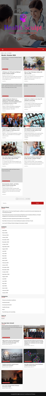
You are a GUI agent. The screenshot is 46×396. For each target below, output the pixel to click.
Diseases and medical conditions (9, 300)
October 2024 (5, 271)
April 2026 (4, 230)
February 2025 (5, 262)
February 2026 (5, 235)
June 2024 (4, 281)
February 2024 (5, 290)
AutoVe (2, 318)
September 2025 (5, 246)
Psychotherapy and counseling (8, 311)
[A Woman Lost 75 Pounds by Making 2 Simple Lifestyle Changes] (12, 64)
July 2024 (4, 278)
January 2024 (5, 292)
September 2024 (5, 274)
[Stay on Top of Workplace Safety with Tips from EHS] (34, 64)
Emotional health (5, 125)
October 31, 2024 (9, 104)
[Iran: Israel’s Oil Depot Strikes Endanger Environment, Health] (12, 377)
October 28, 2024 (31, 131)
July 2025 (4, 251)
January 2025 (5, 265)
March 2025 (4, 260)
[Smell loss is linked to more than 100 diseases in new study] (34, 90)
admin (4, 104)
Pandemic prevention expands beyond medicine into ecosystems (15, 218)
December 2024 (5, 267)
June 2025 (4, 253)
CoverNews (26, 394)
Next (29, 198)
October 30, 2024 (9, 131)
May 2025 (4, 255)
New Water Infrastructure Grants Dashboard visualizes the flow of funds (17, 220)
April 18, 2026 (8, 344)
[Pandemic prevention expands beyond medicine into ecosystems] (12, 356)
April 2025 (4, 258)
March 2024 (4, 288)
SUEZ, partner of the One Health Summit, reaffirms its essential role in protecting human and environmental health (21, 212)
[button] (2, 49)
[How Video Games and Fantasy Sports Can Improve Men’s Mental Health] (12, 148)
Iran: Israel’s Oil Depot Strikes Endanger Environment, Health (15, 223)
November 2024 (5, 269)
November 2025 (5, 242)
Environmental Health (7, 304)
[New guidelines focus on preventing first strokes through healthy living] (34, 120)
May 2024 (4, 283)
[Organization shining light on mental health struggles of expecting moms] (12, 120)
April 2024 (4, 285)
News (3, 309)
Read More (4, 81)
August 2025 (5, 248)
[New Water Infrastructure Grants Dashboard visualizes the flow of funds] (34, 356)
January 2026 (5, 237)
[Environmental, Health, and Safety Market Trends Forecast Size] (12, 175)
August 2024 (5, 276)
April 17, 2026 (30, 345)
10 (26, 198)
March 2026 (4, 232)
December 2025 (5, 239)
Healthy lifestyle (27, 125)
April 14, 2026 (8, 388)
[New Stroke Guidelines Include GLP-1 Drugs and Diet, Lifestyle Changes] (34, 148)
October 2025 (5, 244)
